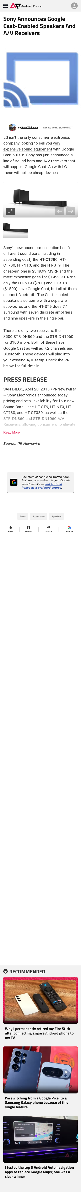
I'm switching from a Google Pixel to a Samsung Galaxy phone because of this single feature (36, 1102)
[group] (40, 199)
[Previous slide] (60, 211)
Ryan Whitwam (29, 127)
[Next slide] (71, 211)
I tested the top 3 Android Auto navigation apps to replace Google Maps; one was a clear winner (39, 1172)
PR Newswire (28, 443)
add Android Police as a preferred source (42, 485)
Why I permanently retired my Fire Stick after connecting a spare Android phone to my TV (39, 1033)
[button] (15, 228)
